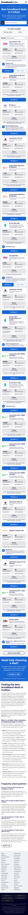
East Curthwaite (5, 864)
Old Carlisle (4, 877)
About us (7, 895)
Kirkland (3, 871)
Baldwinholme (17, 853)
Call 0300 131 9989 (14, 674)
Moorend (16, 873)
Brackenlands (17, 855)
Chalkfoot (3, 860)
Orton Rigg (16, 877)
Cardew (3, 858)
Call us (20, 32)
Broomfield (17, 857)
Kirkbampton (17, 869)
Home (8, 6)
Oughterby (4, 878)
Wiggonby (16, 888)
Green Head (17, 866)
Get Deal (7, 71)
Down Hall (16, 862)
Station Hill (16, 882)
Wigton (3, 889)
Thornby (3, 884)
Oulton (15, 878)
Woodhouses (17, 889)
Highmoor (3, 869)
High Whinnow (17, 868)
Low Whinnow (17, 871)
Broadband (13, 6)
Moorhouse (4, 875)
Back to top (6, 846)
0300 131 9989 (20, 70)
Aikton (2, 853)
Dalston (3, 862)
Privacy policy (20, 898)
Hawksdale (4, 868)
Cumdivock (16, 860)
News (7, 900)
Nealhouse (16, 875)
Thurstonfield (4, 886)
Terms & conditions (7, 898)
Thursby (16, 884)
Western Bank (4, 888)
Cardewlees (17, 858)
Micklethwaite (4, 873)
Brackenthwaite (5, 857)
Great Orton (4, 866)
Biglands (3, 855)
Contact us (20, 895)
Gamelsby (16, 864)
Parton (3, 880)
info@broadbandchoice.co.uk (12, 904)
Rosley (15, 880)
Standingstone (5, 882)
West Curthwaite (18, 886)
